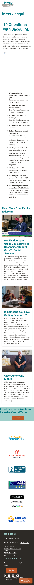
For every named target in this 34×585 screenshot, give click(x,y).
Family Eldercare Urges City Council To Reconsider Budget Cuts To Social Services (16, 247)
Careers (9, 580)
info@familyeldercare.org (12, 548)
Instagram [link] (9, 575)
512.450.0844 (15, 538)
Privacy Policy (11, 578)
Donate (18, 418)
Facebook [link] (5, 575)
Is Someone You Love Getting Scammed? (17, 313)
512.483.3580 (24, 542)
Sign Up (11, 570)
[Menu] (30, 4)
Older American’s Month (14, 377)
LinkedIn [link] (13, 575)
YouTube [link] (17, 575)
